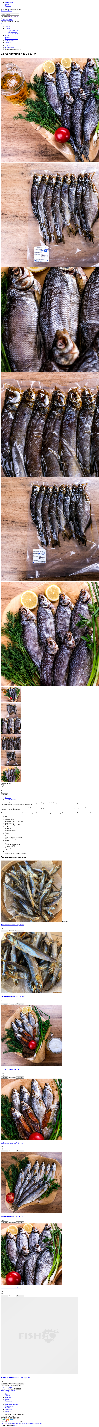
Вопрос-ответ (9, 40)
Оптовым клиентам (11, 39)
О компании (9, 2)
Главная (7, 26)
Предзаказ (20, 931)
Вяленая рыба (13, 30)
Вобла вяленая (13, 16)
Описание (8, 798)
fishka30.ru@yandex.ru (8, 1391)
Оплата (7, 4)
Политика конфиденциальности (11, 1423)
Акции (7, 35)
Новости (7, 37)
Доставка (8, 6)
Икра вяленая (13, 32)
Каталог (7, 28)
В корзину (4, 794)
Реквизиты (8, 1409)
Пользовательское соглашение (32, 1423)
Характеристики (10, 799)
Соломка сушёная (14, 33)
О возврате (8, 1401)
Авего (15, 1425)
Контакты (8, 42)
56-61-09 (7, 20)
